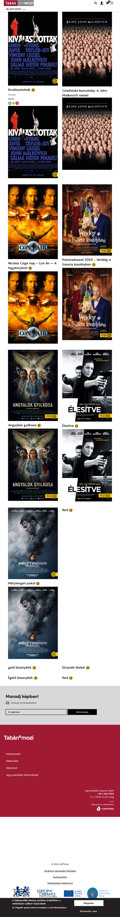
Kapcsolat (12, 760)
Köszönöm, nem (88, 911)
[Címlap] (19, 3)
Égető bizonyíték (20, 678)
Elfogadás (89, 903)
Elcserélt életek (73, 667)
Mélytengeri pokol (21, 583)
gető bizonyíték (20, 667)
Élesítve (68, 426)
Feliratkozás (82, 712)
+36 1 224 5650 (105, 793)
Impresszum (13, 753)
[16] (33, 89)
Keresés (95, 3)
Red (65, 510)
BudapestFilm (60, 877)
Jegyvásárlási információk (22, 774)
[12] (94, 264)
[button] (103, 3)
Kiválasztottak (19, 90)
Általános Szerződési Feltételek (60, 871)
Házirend (11, 767)
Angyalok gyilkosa (22, 425)
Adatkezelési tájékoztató (60, 883)
